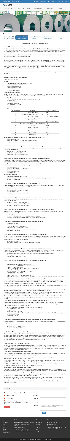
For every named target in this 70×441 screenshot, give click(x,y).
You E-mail (35, 395)
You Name (35, 392)
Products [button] (20, 8)
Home (7, 8)
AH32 (37, 377)
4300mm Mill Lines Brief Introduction (34, 37)
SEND (44, 412)
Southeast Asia (39, 422)
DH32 (41, 377)
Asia (37, 426)
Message (35, 405)
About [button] (13, 8)
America (38, 424)
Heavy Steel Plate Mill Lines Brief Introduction (9, 37)
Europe (37, 431)
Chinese (65, 1)
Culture (4, 424)
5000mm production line (61, 37)
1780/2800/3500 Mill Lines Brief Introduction (48, 37)
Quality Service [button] (50, 8)
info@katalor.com (42, 1)
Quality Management (6, 430)
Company (36, 402)
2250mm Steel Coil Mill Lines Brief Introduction (22, 37)
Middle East (38, 427)
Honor (4, 427)
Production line (11, 33)
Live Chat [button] (7, 407)
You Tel (36, 398)
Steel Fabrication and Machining (6, 433)
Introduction (5, 422)
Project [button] (29, 8)
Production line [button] (38, 8)
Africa (37, 429)
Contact (60, 8)
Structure (5, 426)
